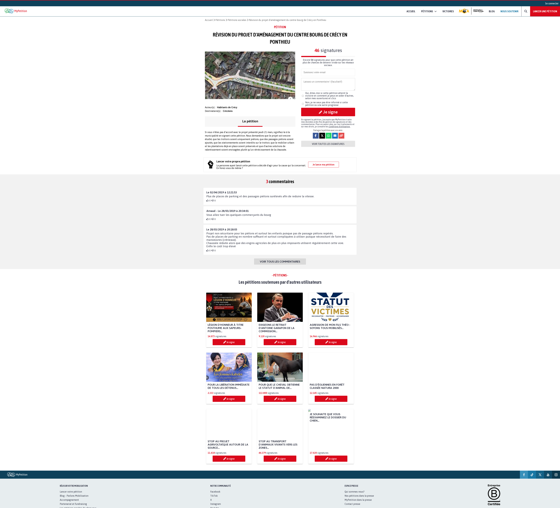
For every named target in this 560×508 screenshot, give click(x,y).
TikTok (214, 495)
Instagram (215, 504)
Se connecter (552, 3)
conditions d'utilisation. (339, 126)
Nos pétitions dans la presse (359, 495)
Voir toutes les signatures (328, 143)
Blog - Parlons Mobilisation (74, 495)
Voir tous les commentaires (280, 261)
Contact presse (352, 504)
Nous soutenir (509, 11)
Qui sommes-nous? (354, 491)
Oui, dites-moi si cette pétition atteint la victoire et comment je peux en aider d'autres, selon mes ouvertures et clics (329, 96)
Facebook (215, 491)
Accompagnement (69, 500)
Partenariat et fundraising (73, 504)
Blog (492, 11)
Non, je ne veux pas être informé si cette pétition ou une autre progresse (326, 103)
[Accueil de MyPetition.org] (16, 11)
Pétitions (220, 20)
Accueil (411, 11)
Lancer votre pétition (71, 491)
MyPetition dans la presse (358, 500)
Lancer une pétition (545, 11)
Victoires (448, 11)
